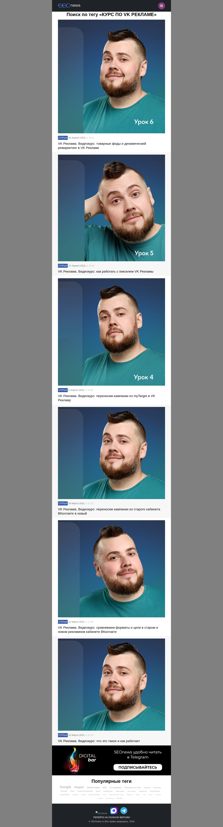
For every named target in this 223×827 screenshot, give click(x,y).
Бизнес (138, 794)
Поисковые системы (132, 787)
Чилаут (98, 791)
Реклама (64, 791)
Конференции (108, 791)
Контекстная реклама (85, 791)
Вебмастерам (93, 787)
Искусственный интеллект (116, 794)
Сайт (144, 794)
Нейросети (130, 794)
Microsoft (100, 798)
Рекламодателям (155, 791)
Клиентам (157, 787)
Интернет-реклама (94, 794)
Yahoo (104, 794)
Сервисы (147, 787)
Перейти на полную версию (111, 817)
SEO (105, 787)
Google (65, 787)
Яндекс (79, 787)
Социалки (75, 794)
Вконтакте (120, 798)
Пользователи (110, 798)
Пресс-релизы (131, 791)
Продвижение (143, 791)
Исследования (115, 787)
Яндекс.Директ (120, 791)
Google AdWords (64, 794)
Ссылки (83, 794)
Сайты (150, 794)
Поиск (72, 791)
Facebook (158, 794)
